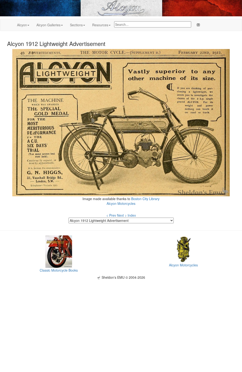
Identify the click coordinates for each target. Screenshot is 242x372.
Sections (76, 24)
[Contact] (197, 25)
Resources (100, 24)
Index (132, 215)
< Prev (111, 215)
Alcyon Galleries (48, 24)
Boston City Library (145, 198)
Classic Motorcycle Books (59, 270)
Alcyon (22, 24)
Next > (122, 215)
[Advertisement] (121, 313)
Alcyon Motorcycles (121, 203)
